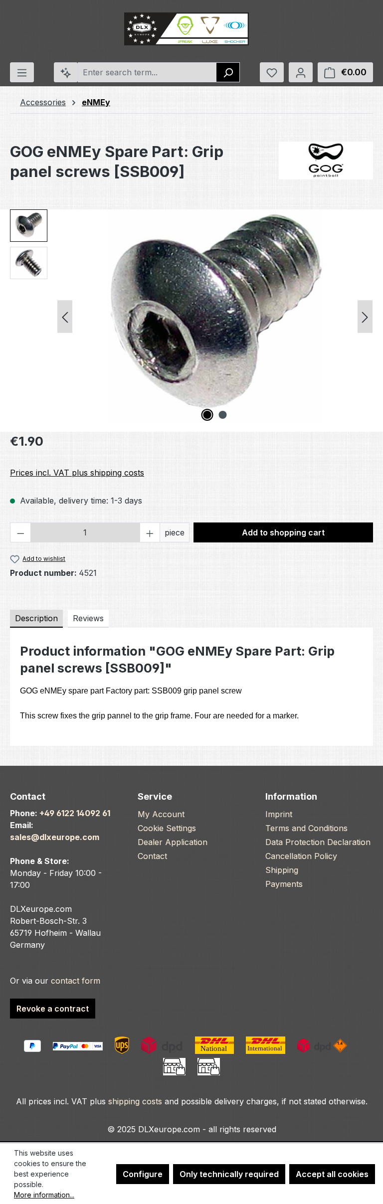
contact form (75, 981)
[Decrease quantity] (20, 532)
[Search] (228, 72)
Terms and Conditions (306, 828)
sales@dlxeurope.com (54, 837)
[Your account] (301, 72)
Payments (284, 884)
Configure (143, 1174)
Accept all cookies (332, 1174)
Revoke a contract (52, 1009)
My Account (161, 814)
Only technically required (229, 1174)
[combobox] (147, 72)
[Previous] (64, 317)
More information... (44, 1195)
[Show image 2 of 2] (223, 415)
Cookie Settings (167, 828)
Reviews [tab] (88, 618)
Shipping (281, 870)
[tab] (36, 619)
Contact (152, 856)
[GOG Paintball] (326, 160)
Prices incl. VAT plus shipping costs (77, 473)
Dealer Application (172, 842)
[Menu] (22, 72)
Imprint (278, 814)
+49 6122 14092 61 (74, 813)
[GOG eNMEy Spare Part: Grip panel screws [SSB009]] (215, 316)
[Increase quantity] (150, 532)
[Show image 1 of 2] (207, 415)
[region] (191, 316)
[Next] (365, 317)
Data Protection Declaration (318, 842)
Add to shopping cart (283, 532)
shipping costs (135, 1101)
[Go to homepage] (186, 29)
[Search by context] (66, 72)
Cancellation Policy (301, 856)
